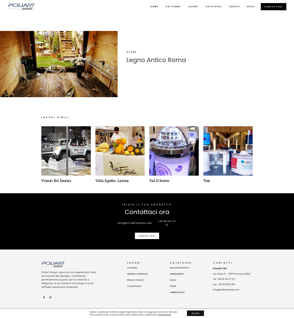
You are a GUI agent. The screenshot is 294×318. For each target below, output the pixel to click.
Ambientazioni (177, 292)
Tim (206, 180)
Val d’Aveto (159, 180)
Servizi (234, 6)
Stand (131, 51)
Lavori (193, 6)
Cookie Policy (134, 286)
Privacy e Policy (135, 280)
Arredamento (177, 274)
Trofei (173, 286)
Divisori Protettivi (179, 268)
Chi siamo (173, 6)
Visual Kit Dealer (56, 180)
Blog (251, 6)
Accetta (195, 313)
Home (154, 6)
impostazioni (164, 314)
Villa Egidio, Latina (112, 180)
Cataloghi (213, 6)
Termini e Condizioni (137, 274)
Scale (173, 280)
